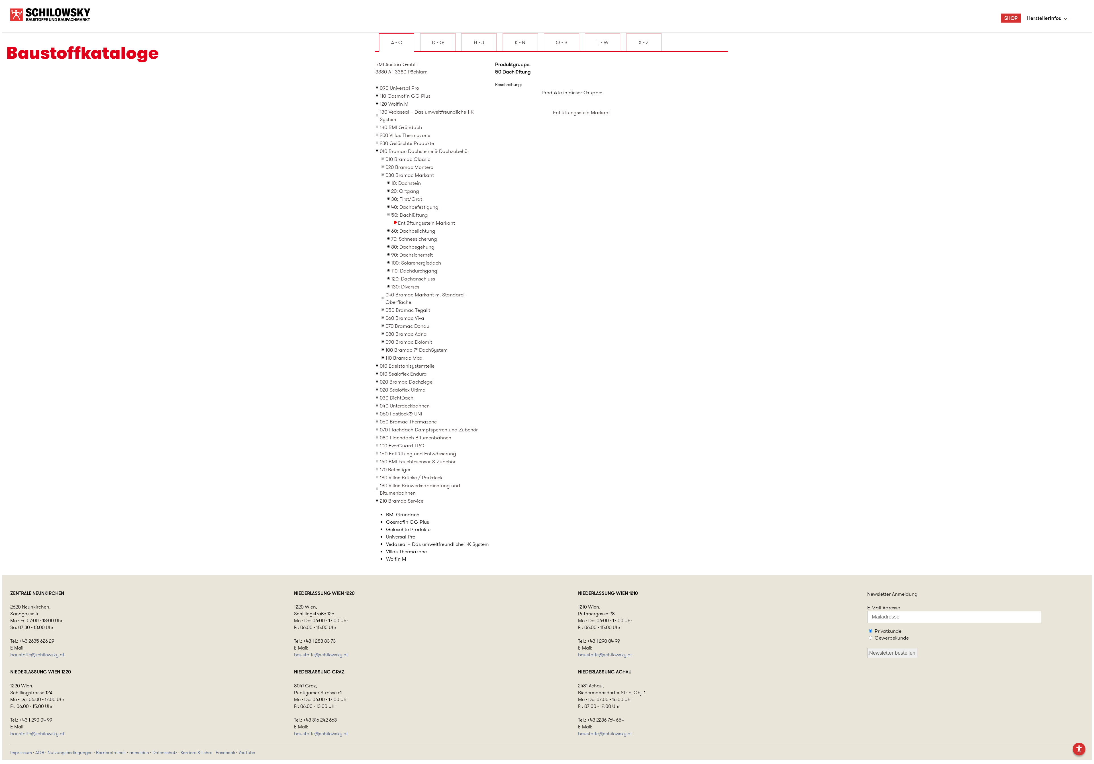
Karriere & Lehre (196, 752)
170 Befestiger (395, 469)
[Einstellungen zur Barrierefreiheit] (1079, 749)
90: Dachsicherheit (412, 255)
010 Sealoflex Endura (403, 374)
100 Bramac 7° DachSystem (416, 350)
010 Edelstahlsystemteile (407, 366)
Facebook (225, 752)
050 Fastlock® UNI (401, 413)
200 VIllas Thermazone (405, 135)
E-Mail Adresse (883, 607)
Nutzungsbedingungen (70, 752)
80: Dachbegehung (412, 247)
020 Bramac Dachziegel (407, 382)
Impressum (21, 752)
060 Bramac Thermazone (408, 421)
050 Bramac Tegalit (407, 310)
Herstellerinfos (1044, 18)
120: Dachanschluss (413, 278)
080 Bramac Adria (406, 334)
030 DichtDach (396, 398)
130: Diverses (405, 286)
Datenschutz (164, 752)
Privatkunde (888, 631)
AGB (39, 752)
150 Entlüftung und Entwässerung (418, 453)
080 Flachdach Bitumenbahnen (415, 437)
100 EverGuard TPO (402, 445)
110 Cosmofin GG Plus (405, 96)
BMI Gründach (402, 514)
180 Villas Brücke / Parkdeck (411, 477)
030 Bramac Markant (409, 175)
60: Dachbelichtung (413, 231)
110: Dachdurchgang (414, 271)
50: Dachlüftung (409, 215)
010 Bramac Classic (407, 159)
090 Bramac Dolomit (408, 342)
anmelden (139, 752)
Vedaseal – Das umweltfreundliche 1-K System (437, 544)
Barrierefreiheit (111, 752)
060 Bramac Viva (404, 318)
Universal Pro (400, 536)
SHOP (1011, 18)
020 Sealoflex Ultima (403, 390)
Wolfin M (396, 559)
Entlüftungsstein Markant (426, 223)
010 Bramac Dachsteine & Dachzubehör (424, 151)
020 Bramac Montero (409, 167)
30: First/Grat (406, 199)
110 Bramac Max (403, 358)
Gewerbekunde (892, 637)
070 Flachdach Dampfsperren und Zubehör (429, 429)
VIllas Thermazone (406, 551)
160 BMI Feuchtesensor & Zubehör (418, 461)
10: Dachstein (406, 183)
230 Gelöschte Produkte (407, 143)
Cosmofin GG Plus (407, 522)
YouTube (246, 752)
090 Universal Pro (399, 88)
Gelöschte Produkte (408, 529)
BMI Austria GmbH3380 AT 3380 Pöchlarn (401, 68)
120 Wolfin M (394, 104)
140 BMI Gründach (401, 127)
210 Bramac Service (401, 501)
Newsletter (879, 594)
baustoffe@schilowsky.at (37, 654)
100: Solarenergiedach (416, 263)
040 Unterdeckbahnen (405, 405)
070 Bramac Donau (407, 326)
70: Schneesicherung (414, 239)
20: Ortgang (405, 191)
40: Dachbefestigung (414, 207)
